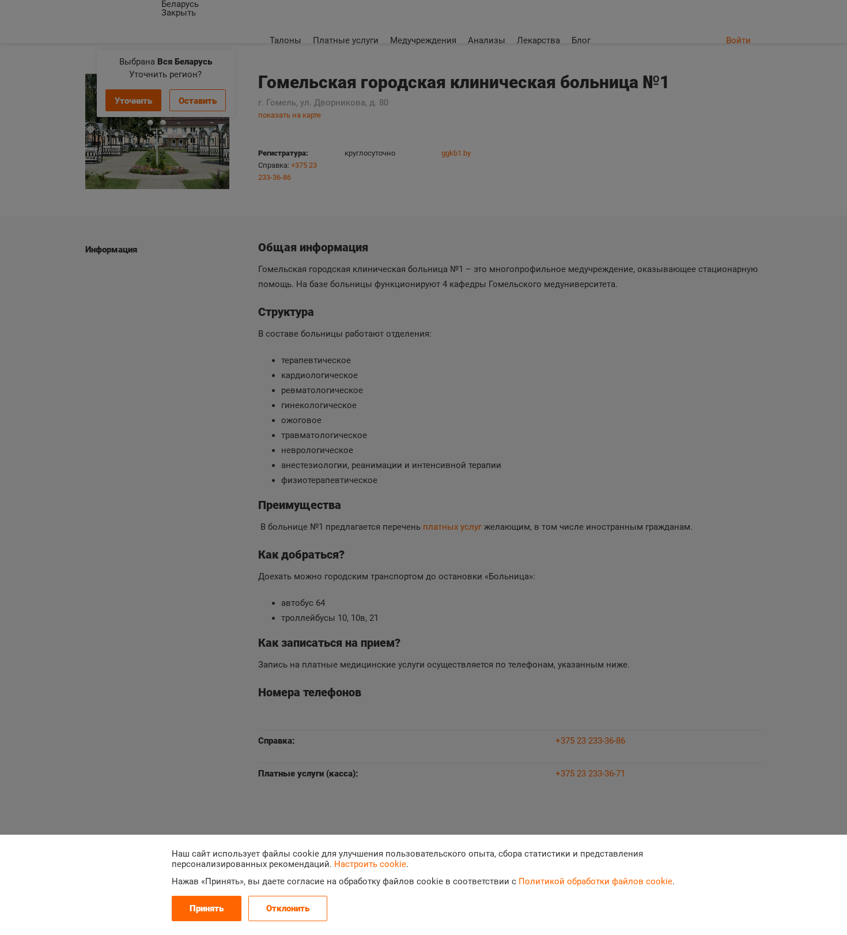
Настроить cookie (370, 864)
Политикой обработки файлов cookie (595, 881)
